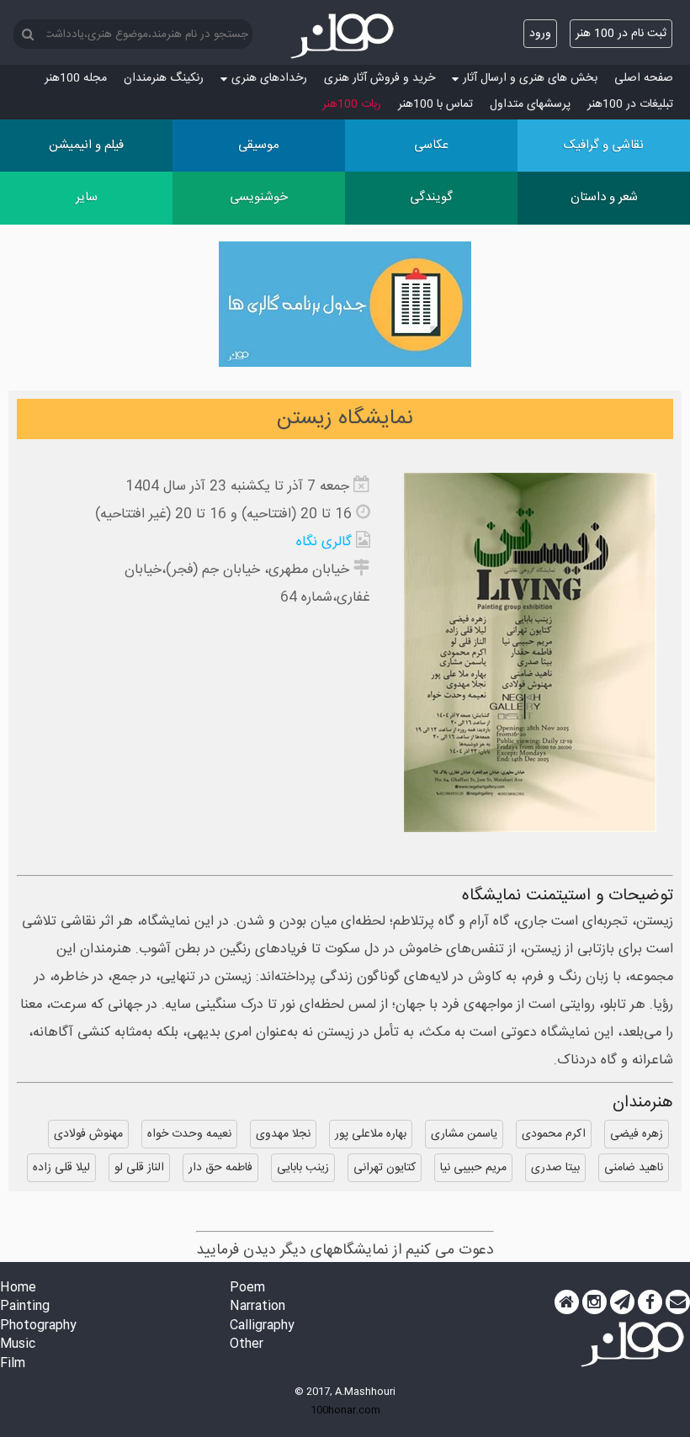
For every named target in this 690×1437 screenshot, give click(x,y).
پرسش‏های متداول (530, 104)
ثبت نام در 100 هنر (621, 34)
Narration (257, 1307)
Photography (38, 1326)
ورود (540, 34)
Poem (247, 1288)
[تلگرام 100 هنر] (622, 1302)
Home (18, 1288)
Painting (25, 1307)
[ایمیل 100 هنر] (678, 1302)
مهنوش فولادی (88, 1134)
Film (12, 1364)
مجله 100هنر (76, 78)
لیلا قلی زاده (61, 1168)
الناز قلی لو (139, 1168)
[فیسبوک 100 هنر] (650, 1302)
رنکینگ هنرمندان (164, 78)
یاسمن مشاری (464, 1134)
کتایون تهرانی (384, 1168)
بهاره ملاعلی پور (370, 1134)
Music (17, 1345)
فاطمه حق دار (220, 1168)
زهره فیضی (636, 1134)
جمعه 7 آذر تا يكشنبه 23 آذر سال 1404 (237, 486)
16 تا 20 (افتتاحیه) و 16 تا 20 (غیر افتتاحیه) (223, 514)
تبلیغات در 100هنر (630, 104)
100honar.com (345, 1410)
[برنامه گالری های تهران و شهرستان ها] (345, 307)
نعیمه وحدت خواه (189, 1134)
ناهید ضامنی (633, 1168)
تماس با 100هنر (435, 104)
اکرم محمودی (554, 1134)
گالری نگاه (324, 542)
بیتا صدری (555, 1168)
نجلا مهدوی (283, 1134)
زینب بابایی (303, 1168)
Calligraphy (262, 1326)
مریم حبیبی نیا (473, 1168)
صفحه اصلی (643, 78)
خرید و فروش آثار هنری (379, 78)
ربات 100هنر (351, 104)
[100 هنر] (345, 36)
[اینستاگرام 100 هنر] (594, 1302)
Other (246, 1345)
